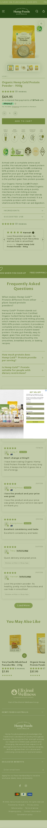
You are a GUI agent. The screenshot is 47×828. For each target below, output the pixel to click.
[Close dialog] (45, 390)
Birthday (28, 416)
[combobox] (28, 413)
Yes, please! (35, 421)
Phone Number (29, 411)
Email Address (29, 406)
